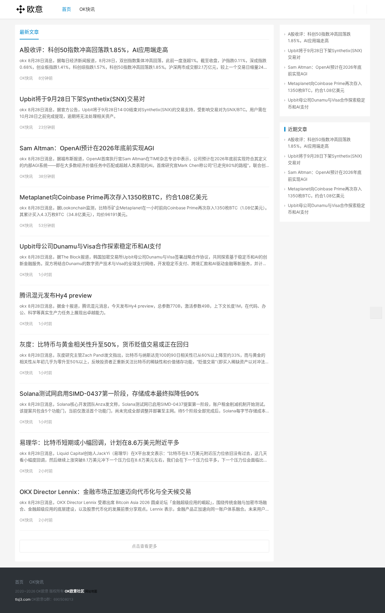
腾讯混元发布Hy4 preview (56, 295)
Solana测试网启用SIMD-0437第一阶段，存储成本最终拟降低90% (109, 393)
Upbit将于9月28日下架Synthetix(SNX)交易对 (82, 99)
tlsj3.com (22, 599)
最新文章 (29, 32)
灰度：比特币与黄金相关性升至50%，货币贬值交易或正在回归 (104, 344)
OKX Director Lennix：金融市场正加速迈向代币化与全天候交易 (105, 492)
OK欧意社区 (74, 591)
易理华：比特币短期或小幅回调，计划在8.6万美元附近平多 (99, 442)
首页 (66, 9)
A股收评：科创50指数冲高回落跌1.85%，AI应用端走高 (94, 50)
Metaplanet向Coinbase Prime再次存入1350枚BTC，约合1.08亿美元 (114, 197)
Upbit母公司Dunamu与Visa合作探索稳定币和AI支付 (90, 246)
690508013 (63, 599)
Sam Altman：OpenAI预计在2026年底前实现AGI (87, 148)
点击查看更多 (144, 546)
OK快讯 (87, 9)
